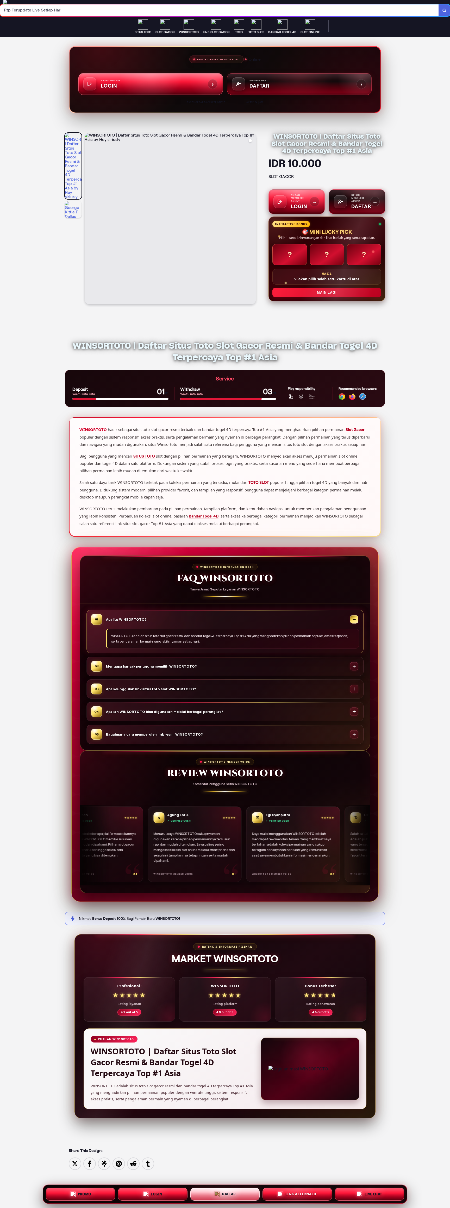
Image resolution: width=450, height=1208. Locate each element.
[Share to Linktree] (104, 1163)
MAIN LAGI (326, 292)
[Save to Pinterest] (119, 1163)
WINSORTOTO (93, 429)
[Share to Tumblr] (148, 1163)
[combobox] (219, 10)
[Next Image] (252, 219)
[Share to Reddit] (133, 1163)
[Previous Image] (89, 219)
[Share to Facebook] (89, 1163)
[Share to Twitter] (75, 1163)
